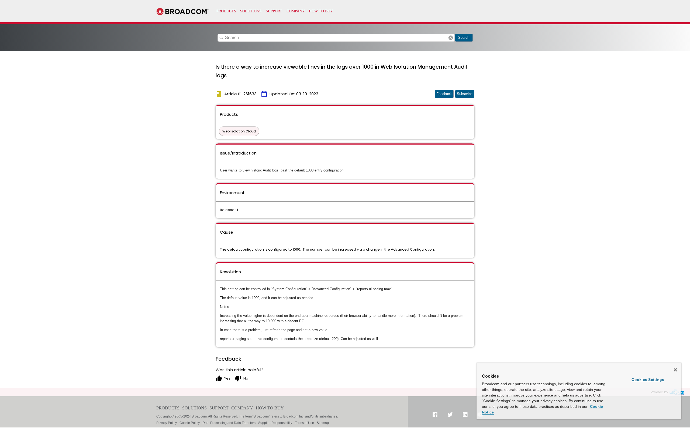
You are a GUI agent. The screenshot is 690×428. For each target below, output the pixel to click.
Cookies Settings (648, 379)
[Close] (675, 369)
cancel (450, 37)
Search (463, 38)
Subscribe (464, 94)
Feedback (444, 94)
